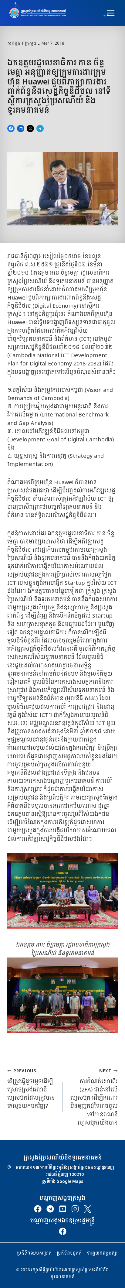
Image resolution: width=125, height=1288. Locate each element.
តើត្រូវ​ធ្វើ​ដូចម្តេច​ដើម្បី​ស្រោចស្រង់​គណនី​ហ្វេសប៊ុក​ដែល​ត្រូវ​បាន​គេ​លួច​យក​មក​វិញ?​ (31, 1088)
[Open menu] (110, 13)
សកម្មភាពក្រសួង (21, 43)
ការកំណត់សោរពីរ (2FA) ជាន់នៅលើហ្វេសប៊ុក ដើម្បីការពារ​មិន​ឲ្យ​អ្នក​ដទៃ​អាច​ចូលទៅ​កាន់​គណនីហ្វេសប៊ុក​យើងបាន (94, 1097)
